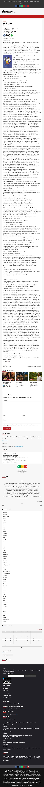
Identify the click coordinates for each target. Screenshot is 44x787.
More (20, 703)
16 (38, 638)
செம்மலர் (4, 558)
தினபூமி (4, 581)
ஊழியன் (4, 529)
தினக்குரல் (5, 575)
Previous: (7, 366)
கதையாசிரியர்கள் (26, 1)
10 (5, 638)
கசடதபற (4, 531)
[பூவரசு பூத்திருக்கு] (35, 376)
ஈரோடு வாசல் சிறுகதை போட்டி (8, 459)
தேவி (7, 379)
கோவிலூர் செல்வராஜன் (14, 28)
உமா (3, 527)
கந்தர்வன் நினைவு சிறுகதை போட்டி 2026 (10, 455)
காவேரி (4, 539)
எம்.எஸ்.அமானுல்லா (13, 738)
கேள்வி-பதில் (15, 1)
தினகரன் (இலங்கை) (6, 573)
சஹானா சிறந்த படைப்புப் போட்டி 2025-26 (10, 461)
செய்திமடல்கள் (5, 690)
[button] (3, 16)
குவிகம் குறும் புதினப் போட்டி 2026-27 (9, 453)
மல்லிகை (4, 608)
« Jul (22, 647)
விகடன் (4, 617)
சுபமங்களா (5, 556)
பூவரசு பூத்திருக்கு (33, 382)
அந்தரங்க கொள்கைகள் (7, 697)
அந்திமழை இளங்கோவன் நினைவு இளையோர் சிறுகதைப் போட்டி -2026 (15, 457)
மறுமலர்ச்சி (5, 606)
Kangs (4, 731)
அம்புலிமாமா (5, 514)
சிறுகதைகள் (7, 11)
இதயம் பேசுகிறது (6, 516)
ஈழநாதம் (4, 524)
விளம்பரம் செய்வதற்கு (6, 692)
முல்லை (4, 613)
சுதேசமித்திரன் (5, 554)
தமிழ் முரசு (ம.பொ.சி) (6, 564)
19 (16, 640)
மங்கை (4, 600)
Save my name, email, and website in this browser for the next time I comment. (21, 425)
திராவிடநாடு (5, 585)
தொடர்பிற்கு (22, 3)
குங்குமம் (4, 541)
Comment (5, 400)
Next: (34, 366)
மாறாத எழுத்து (19, 382)
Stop (22, 503)
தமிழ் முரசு (5, 562)
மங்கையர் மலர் (5, 602)
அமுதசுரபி (5, 512)
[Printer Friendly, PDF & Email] (6, 361)
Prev (3, 505)
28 (27, 643)
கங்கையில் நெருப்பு (9, 731)
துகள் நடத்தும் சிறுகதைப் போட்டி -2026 (10, 456)
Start (21, 503)
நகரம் (14, 719)
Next (41, 505)
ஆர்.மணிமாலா (7, 385)
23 (38, 640)
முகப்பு (5, 1)
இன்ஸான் (4, 518)
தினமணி (4, 579)
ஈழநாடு (4, 522)
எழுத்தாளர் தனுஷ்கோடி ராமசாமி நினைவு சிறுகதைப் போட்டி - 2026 (14, 460)
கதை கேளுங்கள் (5, 688)
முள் (7, 744)
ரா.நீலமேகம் (20, 384)
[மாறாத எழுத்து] (22, 376)
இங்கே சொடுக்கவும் (5, 440)
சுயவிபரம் (31, 1)
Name (4, 415)
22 (33, 640)
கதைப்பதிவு (9, 1)
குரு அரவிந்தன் (34, 384)
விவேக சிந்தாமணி (6, 619)
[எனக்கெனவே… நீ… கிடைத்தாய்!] (8, 376)
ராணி (4, 615)
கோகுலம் (4, 545)
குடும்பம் (12, 29)
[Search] (40, 16)
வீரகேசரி (4, 621)
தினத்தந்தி (5, 577)
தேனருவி (4, 592)
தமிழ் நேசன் (5, 560)
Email (24, 415)
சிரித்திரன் (5, 550)
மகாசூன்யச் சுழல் (10, 724)
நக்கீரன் (4, 596)
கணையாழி (5, 533)
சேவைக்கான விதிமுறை (7, 695)
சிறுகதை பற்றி (20, 1)
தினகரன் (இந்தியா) (6, 571)
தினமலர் (4, 583)
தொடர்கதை (10, 379)
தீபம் (4, 587)
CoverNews (24, 785)
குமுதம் (4, 543)
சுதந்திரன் (4, 552)
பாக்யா (4, 598)
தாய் (4, 566)
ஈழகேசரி (4, 520)
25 (10, 643)
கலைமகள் (5, 535)
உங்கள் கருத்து (37, 1)
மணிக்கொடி (5, 604)
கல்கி (4, 537)
